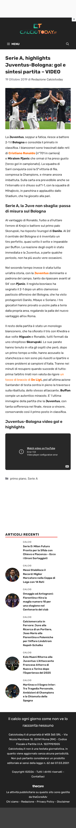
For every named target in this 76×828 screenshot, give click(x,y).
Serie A (33, 478)
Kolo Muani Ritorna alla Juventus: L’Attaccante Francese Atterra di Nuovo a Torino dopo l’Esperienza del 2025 (38, 664)
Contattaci (38, 776)
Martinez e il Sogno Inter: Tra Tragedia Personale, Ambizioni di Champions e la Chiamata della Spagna (39, 692)
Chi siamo (12, 801)
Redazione (27, 801)
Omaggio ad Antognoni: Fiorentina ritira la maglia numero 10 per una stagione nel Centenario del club (38, 601)
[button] (67, 44)
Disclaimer (63, 801)
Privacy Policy (45, 801)
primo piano (18, 478)
